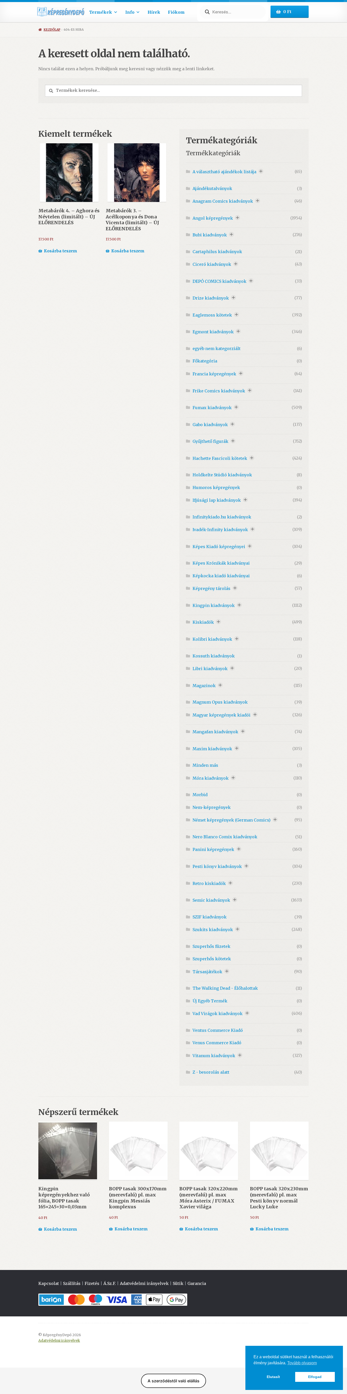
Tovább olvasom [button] (302, 1363)
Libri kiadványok (210, 668)
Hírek (154, 12)
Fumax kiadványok (212, 407)
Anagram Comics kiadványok (223, 201)
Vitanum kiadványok (214, 1055)
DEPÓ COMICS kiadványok (219, 281)
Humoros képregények (216, 487)
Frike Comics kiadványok (219, 390)
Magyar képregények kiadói (221, 715)
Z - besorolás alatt (211, 1072)
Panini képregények (213, 849)
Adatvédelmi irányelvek (144, 1283)
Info (129, 12)
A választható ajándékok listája (224, 171)
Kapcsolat (48, 1283)
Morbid (200, 794)
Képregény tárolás (211, 588)
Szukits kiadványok (213, 929)
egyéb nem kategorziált (217, 348)
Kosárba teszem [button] (60, 251)
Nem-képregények (212, 807)
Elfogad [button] (315, 1377)
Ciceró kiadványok (212, 264)
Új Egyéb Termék (210, 1000)
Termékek (100, 12)
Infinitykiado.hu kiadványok (222, 516)
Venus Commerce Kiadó (217, 1042)
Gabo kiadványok (210, 424)
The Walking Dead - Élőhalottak (225, 988)
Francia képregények (214, 373)
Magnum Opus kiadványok (220, 702)
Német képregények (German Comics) (232, 820)
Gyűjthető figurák (210, 441)
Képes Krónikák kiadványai (221, 563)
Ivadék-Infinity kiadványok (220, 529)
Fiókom (176, 12)
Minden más (205, 765)
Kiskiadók (203, 622)
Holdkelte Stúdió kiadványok (222, 474)
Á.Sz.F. (109, 1283)
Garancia (196, 1283)
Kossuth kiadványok (214, 655)
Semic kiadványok (211, 900)
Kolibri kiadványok (212, 639)
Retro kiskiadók (209, 883)
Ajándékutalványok (212, 188)
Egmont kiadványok (213, 331)
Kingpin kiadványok (214, 605)
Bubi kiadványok (210, 234)
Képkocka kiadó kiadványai (221, 575)
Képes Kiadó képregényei (219, 546)
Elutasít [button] (273, 1377)
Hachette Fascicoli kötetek (220, 458)
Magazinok (204, 685)
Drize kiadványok (211, 298)
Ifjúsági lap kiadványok (217, 500)
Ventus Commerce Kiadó (218, 1030)
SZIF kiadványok (210, 916)
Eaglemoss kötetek (212, 315)
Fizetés (92, 1283)
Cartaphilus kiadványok (217, 251)
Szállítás (72, 1283)
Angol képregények (213, 218)
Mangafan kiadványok (215, 731)
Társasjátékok (207, 971)
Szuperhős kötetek (212, 958)
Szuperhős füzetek (211, 946)
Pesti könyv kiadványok (217, 866)
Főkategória (205, 360)
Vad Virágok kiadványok (218, 1013)
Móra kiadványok (211, 778)
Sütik (178, 1283)
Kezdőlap (52, 29)
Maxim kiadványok (212, 748)
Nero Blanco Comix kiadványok (225, 836)
